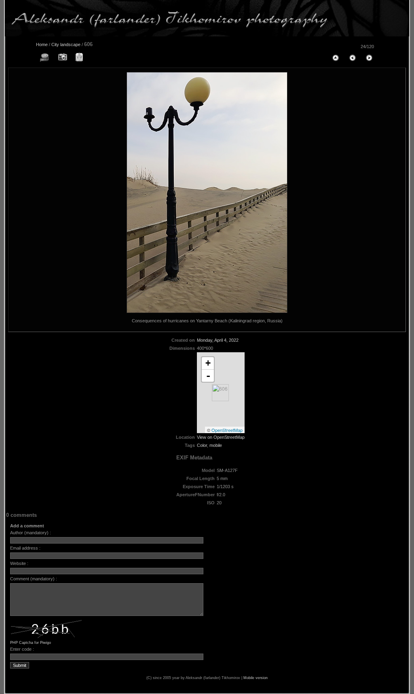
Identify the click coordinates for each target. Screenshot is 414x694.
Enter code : (22, 649)
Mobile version (255, 678)
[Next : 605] (369, 57)
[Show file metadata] (61, 57)
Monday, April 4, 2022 (218, 340)
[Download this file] (78, 57)
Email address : (25, 548)
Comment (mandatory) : (33, 578)
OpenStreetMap (227, 430)
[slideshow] (44, 57)
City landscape (65, 44)
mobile (215, 445)
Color (202, 445)
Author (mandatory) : (30, 532)
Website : (19, 563)
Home (42, 44)
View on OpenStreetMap (221, 437)
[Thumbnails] (335, 57)
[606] (220, 392)
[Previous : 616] (352, 57)
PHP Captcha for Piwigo (30, 643)
